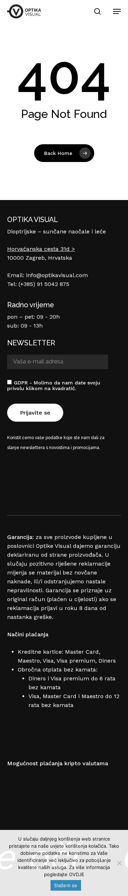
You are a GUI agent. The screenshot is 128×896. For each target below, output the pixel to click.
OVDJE (76, 874)
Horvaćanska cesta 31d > (41, 248)
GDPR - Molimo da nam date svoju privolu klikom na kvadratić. (53, 385)
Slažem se (65, 885)
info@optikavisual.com (57, 275)
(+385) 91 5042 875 (43, 284)
